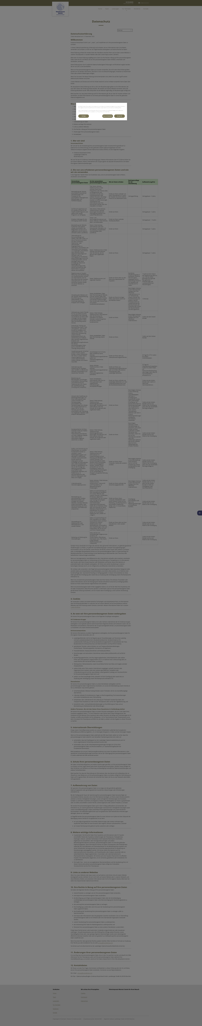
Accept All (119, 116)
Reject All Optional (107, 116)
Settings (84, 116)
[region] (101, 111)
